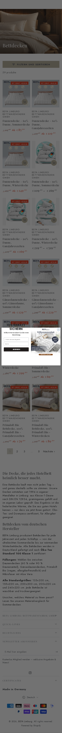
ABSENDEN (16, 349)
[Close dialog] (58, 329)
